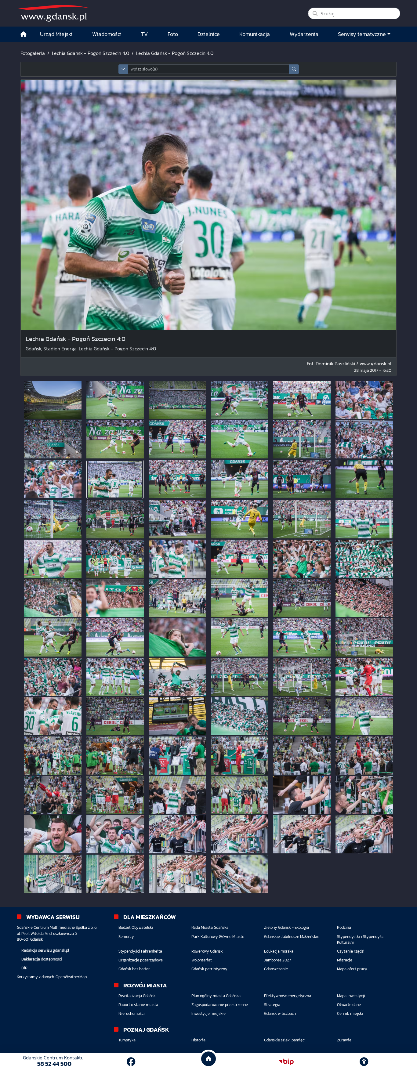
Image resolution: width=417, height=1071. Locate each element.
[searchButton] (294, 69)
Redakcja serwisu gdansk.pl (45, 950)
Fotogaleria (32, 53)
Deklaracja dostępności (41, 959)
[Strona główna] (23, 34)
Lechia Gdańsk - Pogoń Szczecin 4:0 (90, 53)
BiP (24, 968)
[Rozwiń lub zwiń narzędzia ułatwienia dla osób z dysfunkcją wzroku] (364, 1062)
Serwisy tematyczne (362, 34)
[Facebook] (131, 1061)
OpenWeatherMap (71, 977)
